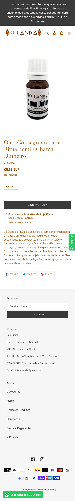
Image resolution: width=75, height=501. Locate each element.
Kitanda (31, 489)
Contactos (13, 419)
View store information (20, 222)
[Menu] (69, 33)
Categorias (13, 391)
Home (10, 400)
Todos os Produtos (18, 410)
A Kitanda (12, 437)
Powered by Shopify (46, 489)
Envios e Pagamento (19, 428)
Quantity (9, 186)
